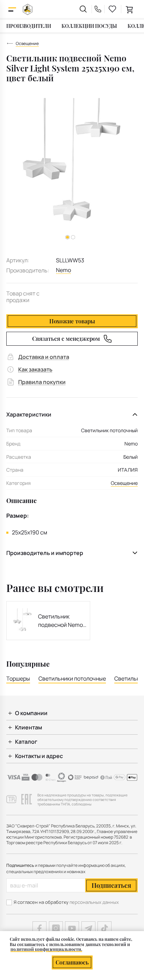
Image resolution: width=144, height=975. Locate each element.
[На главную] (27, 9)
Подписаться (111, 885)
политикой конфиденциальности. (46, 949)
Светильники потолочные (72, 678)
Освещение (124, 483)
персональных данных (94, 902)
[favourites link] (112, 9)
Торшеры (18, 678)
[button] (73, 237)
